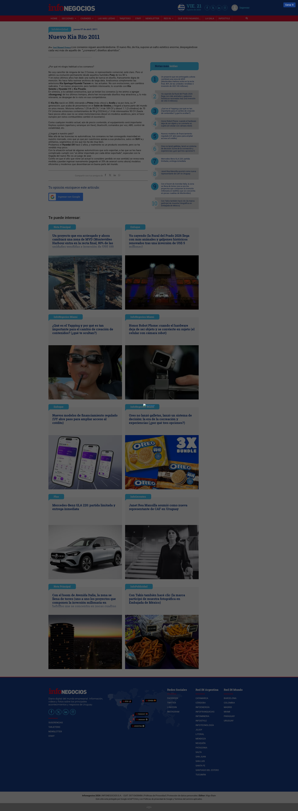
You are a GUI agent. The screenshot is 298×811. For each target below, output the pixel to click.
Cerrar (288, 5)
